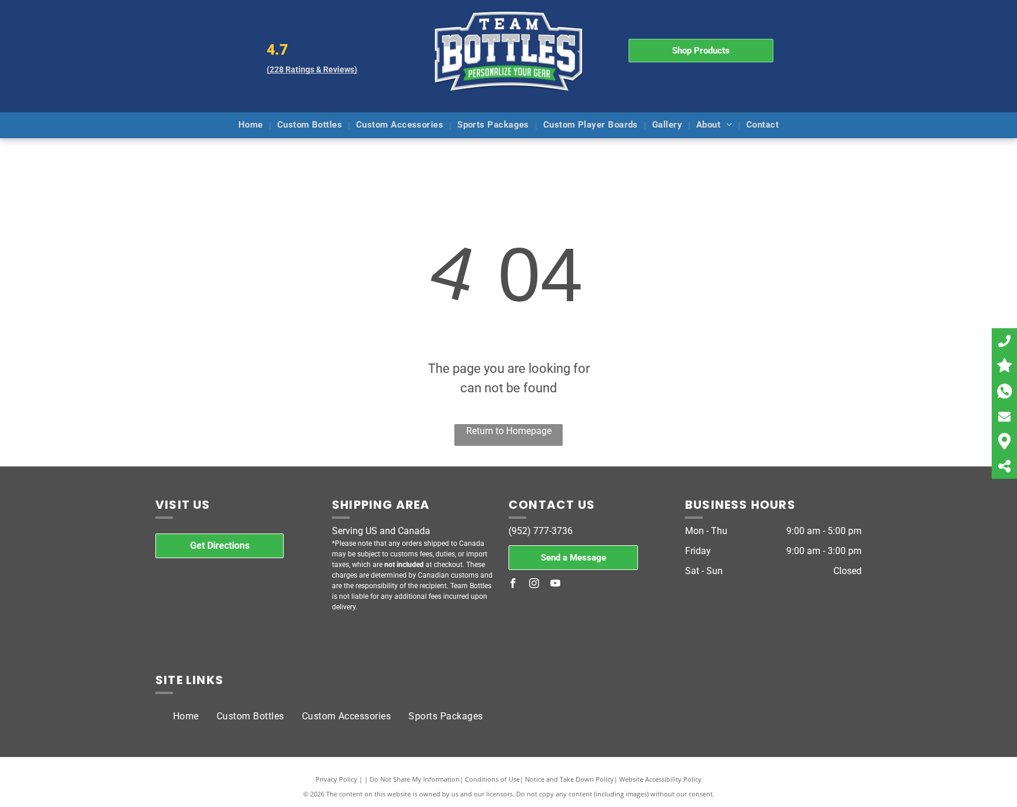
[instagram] (534, 585)
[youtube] (555, 585)
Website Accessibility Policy (660, 779)
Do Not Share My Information (415, 779)
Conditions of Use (492, 779)
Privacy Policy (336, 779)
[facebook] (513, 585)
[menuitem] (251, 125)
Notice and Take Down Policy (569, 779)
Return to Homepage (508, 430)
